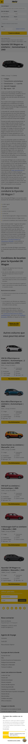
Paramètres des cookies (14, 740)
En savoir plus (6, 729)
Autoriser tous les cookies (14, 736)
